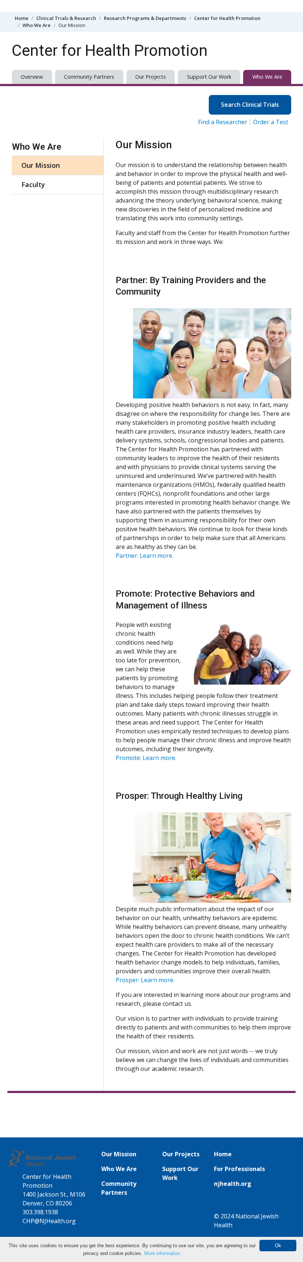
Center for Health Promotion (227, 18)
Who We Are (37, 25)
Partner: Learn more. (144, 556)
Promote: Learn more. (146, 758)
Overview (32, 76)
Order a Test (270, 122)
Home (21, 18)
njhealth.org (232, 1184)
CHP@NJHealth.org (49, 1221)
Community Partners (89, 76)
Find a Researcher (222, 122)
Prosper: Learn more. (145, 980)
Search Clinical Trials (250, 105)
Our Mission (40, 165)
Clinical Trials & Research (66, 18)
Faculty (33, 184)
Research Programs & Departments (145, 18)
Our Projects (150, 76)
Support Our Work (209, 76)
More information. (162, 1253)
